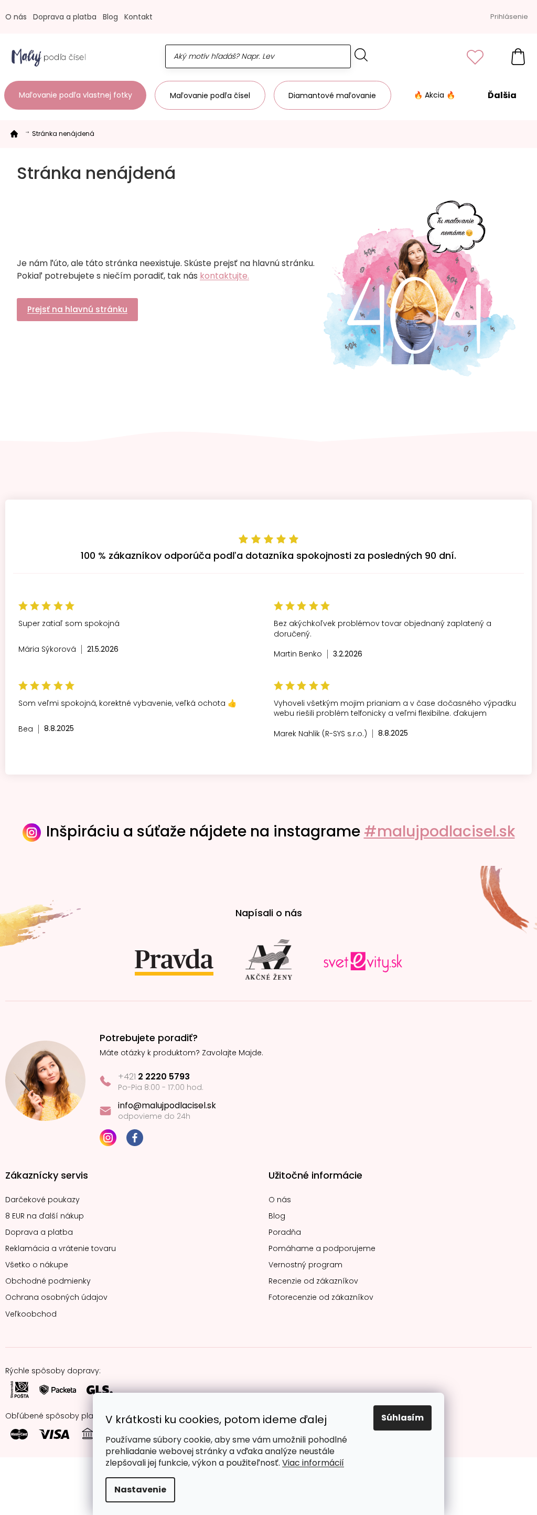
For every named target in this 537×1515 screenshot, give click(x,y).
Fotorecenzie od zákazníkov (320, 1297)
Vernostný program (305, 1265)
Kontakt (138, 17)
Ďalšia (502, 95)
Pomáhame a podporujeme (321, 1249)
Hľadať (361, 55)
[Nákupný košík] (513, 56)
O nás (16, 17)
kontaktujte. (224, 276)
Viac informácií (313, 1463)
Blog (110, 17)
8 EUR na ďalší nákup (44, 1216)
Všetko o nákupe (36, 1265)
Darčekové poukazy (42, 1200)
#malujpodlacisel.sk (439, 831)
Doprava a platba (64, 17)
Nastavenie (140, 1490)
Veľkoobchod (31, 1314)
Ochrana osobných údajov (56, 1297)
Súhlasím (402, 1418)
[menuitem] (75, 95)
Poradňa (284, 1232)
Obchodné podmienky (48, 1281)
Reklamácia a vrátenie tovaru (60, 1249)
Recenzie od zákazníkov (313, 1281)
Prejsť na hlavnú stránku (77, 309)
